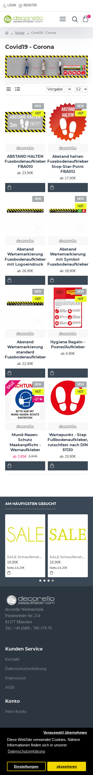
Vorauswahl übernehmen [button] (65, 732)
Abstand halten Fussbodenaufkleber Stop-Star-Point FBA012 (67, 164)
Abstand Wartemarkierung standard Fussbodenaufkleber (25, 349)
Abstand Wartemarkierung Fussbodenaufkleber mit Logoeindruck (25, 257)
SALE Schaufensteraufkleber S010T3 (25, 557)
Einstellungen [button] (26, 767)
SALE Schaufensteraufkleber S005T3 (68, 557)
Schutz (20, 32)
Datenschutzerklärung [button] (26, 751)
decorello (25, 148)
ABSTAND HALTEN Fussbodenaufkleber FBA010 (25, 162)
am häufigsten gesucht (30, 504)
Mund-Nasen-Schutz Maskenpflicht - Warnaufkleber (25, 442)
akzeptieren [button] (67, 767)
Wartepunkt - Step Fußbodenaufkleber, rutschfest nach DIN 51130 (68, 442)
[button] (40, 581)
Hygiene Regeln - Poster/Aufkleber (67, 344)
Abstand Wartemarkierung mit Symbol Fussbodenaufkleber (67, 257)
